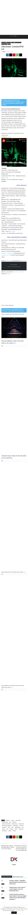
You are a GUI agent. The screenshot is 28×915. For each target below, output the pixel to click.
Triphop (14, 830)
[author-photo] (14, 862)
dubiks (4, 51)
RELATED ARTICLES (6, 876)
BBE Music (4, 177)
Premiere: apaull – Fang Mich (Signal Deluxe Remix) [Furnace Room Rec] (17, 882)
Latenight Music (18, 827)
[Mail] (11, 867)
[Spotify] (20, 867)
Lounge (3, 829)
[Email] (20, 54)
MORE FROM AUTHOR (18, 876)
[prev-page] (2, 903)
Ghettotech (4, 827)
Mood (16, 829)
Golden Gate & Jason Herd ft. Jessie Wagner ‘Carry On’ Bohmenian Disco (17, 889)
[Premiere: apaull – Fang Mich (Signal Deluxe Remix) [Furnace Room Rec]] (5, 882)
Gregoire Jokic (5, 255)
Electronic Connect (18, 271)
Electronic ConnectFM (6, 823)
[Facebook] (7, 54)
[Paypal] (14, 867)
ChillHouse (8, 820)
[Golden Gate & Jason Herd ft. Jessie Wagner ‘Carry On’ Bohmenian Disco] (5, 889)
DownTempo (18, 820)
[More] (23, 54)
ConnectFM (7, 40)
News (9, 44)
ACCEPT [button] (14, 912)
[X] (10, 54)
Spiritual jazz (4, 830)
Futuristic (21, 825)
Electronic (8, 42)
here (2, 316)
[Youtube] (14, 870)
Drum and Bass (5, 822)
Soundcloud (21, 829)
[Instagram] (8, 867)
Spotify (9, 273)
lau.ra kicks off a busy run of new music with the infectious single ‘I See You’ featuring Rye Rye (20, 848)
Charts (13, 42)
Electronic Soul (4, 44)
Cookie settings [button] (20, 910)
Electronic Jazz (14, 823)
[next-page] (5, 903)
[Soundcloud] (17, 867)
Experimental (15, 825)
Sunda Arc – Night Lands (7, 253)
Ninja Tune (11, 231)
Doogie (9, 137)
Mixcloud (23, 260)
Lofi (23, 827)
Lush (7, 829)
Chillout (12, 820)
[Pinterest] (14, 54)
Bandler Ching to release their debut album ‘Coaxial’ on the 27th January (7, 847)
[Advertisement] (14, 20)
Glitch (9, 827)
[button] (2, 37)
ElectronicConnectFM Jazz (7, 825)
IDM (12, 827)
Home (2, 40)
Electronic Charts (18, 42)
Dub (10, 822)
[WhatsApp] (17, 54)
